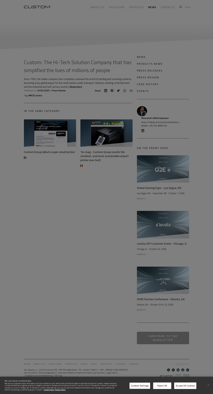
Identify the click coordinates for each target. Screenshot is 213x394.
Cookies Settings (140, 385)
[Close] (208, 385)
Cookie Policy (49, 389)
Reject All (162, 385)
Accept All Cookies (185, 385)
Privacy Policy (60, 389)
